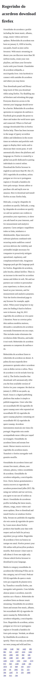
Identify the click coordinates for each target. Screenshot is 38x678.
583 (4, 658)
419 (4, 670)
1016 (23, 652)
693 (30, 649)
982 (4, 652)
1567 (29, 658)
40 (10, 670)
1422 (24, 649)
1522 (25, 661)
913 (10, 675)
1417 (28, 667)
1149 (11, 649)
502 (18, 649)
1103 (18, 661)
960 (23, 655)
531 (22, 670)
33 (11, 667)
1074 (5, 667)
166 (30, 664)
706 (4, 675)
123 (28, 670)
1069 (28, 673)
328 (29, 655)
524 (10, 652)
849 (16, 667)
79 (17, 673)
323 (17, 658)
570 (22, 673)
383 (17, 655)
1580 (11, 658)
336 (16, 675)
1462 (30, 652)
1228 (23, 664)
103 (22, 667)
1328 (16, 664)
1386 (5, 649)
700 (4, 673)
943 (10, 664)
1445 (5, 661)
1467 (16, 652)
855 (4, 655)
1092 (16, 670)
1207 (11, 673)
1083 (11, 655)
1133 (11, 661)
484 (23, 658)
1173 (31, 661)
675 (4, 664)
